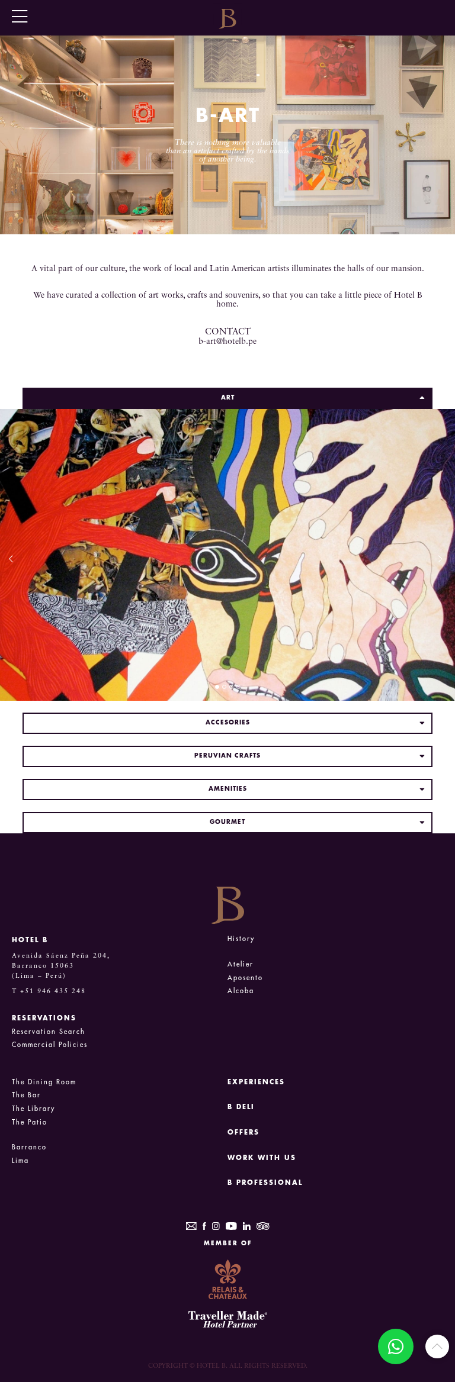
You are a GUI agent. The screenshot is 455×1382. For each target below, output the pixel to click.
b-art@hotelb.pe (227, 341)
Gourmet (227, 822)
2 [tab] (224, 687)
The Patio (29, 1122)
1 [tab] (217, 687)
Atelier (241, 964)
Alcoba (241, 991)
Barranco (29, 1147)
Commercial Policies (50, 1045)
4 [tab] (238, 687)
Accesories (228, 723)
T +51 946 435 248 (49, 991)
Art (228, 398)
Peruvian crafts (227, 756)
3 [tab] (231, 687)
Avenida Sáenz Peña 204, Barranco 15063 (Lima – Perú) (61, 966)
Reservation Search (48, 1032)
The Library (33, 1109)
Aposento (245, 978)
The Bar (26, 1095)
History (241, 939)
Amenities (228, 789)
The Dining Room (44, 1082)
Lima (20, 1161)
